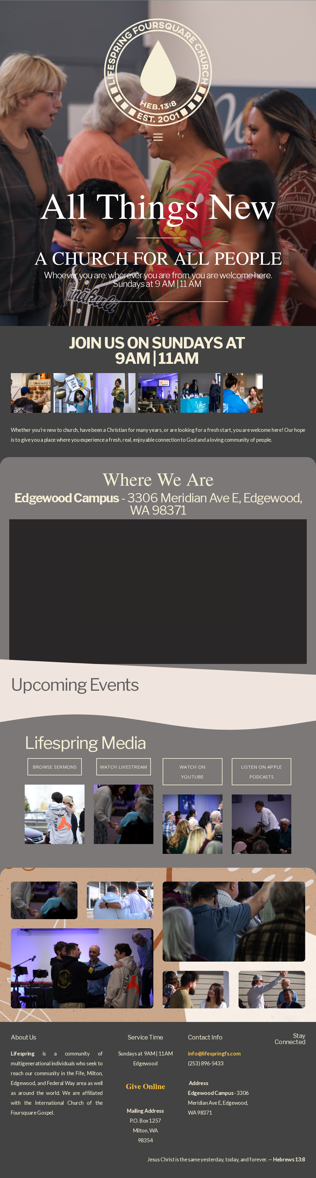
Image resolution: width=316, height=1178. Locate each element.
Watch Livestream (123, 767)
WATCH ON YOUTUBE (192, 772)
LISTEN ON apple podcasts (261, 772)
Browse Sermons (55, 767)
